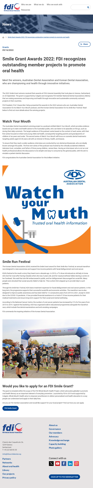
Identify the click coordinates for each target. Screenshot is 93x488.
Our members (55, 432)
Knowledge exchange (59, 440)
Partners (6, 458)
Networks (7, 462)
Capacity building (57, 444)
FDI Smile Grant (10, 408)
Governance (55, 429)
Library (5, 470)
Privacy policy (9, 477)
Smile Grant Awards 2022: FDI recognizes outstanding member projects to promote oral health (39, 37)
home (3, 37)
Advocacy (54, 436)
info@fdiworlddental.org (11, 454)
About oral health (10, 466)
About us (53, 425)
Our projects (8, 473)
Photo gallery (55, 447)
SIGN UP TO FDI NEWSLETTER (64, 477)
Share (85, 44)
